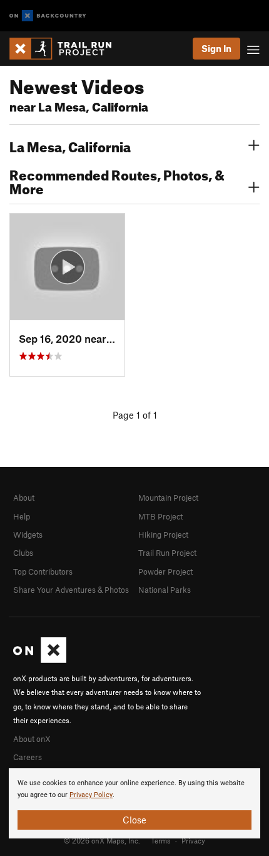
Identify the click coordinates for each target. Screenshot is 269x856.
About (23, 498)
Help (21, 516)
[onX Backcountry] (48, 16)
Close (134, 819)
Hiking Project (163, 535)
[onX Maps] (39, 660)
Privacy (193, 840)
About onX (32, 739)
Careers (27, 757)
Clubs (23, 553)
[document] (134, 803)
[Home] (66, 49)
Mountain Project (168, 498)
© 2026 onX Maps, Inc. (102, 840)
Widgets (28, 535)
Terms (161, 840)
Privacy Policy (91, 795)
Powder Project (165, 571)
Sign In (216, 48)
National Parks (164, 590)
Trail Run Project (167, 553)
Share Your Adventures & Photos (71, 590)
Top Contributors (43, 571)
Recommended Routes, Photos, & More (117, 180)
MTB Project (160, 516)
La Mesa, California (70, 145)
